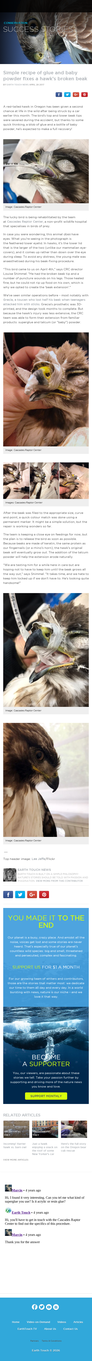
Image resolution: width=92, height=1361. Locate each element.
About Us (50, 1328)
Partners (34, 1341)
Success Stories (38, 29)
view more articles (15, 1160)
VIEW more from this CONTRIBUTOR (59, 881)
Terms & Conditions (52, 1341)
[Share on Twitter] (67, 94)
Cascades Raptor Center (25, 221)
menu (5, 6)
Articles (78, 1322)
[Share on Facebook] (59, 94)
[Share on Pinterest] (84, 94)
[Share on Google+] (76, 94)
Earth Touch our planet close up (46, 6)
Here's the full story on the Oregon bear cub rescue (73, 1147)
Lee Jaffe (38, 859)
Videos (61, 1322)
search (87, 6)
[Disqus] (46, 1236)
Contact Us (70, 1328)
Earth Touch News (18, 85)
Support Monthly (46, 1096)
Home (15, 1322)
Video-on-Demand (38, 1322)
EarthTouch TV (27, 1328)
